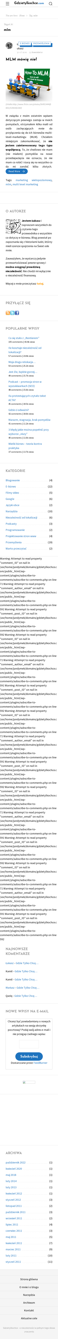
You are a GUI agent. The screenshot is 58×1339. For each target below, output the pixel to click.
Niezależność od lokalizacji (21, 517)
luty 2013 (11, 1187)
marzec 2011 (13, 1249)
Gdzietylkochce (26, 3)
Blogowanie (13, 480)
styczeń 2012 (13, 1199)
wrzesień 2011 (14, 1218)
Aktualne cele (29, 1318)
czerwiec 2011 (14, 1230)
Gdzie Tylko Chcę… (27, 963)
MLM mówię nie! (21, 59)
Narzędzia (11, 511)
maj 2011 (11, 1237)
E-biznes (25, 44)
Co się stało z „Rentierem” (23, 338)
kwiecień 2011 (14, 1243)
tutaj (40, 283)
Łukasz (10, 963)
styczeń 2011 (13, 1261)
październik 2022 (15, 1162)
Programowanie (15, 530)
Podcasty (11, 523)
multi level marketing (25, 184)
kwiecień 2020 (14, 1168)
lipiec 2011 (12, 1224)
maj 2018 (11, 1175)
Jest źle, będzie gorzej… (22, 372)
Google (10, 499)
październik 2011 (15, 1212)
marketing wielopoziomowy (34, 180)
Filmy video (12, 492)
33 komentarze (36, 52)
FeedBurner (40, 1062)
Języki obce (12, 505)
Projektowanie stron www (21, 536)
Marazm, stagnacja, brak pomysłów (29, 419)
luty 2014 (11, 1181)
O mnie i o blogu (29, 1287)
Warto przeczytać (16, 548)
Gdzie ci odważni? (18, 410)
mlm (8, 184)
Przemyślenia (41, 44)
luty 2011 (11, 1255)
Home (22, 15)
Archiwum (29, 1302)
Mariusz (10, 987)
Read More (18, 171)
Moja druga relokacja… (22, 362)
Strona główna (29, 1279)
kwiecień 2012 (14, 1193)
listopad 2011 (14, 1206)
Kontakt (29, 1310)
